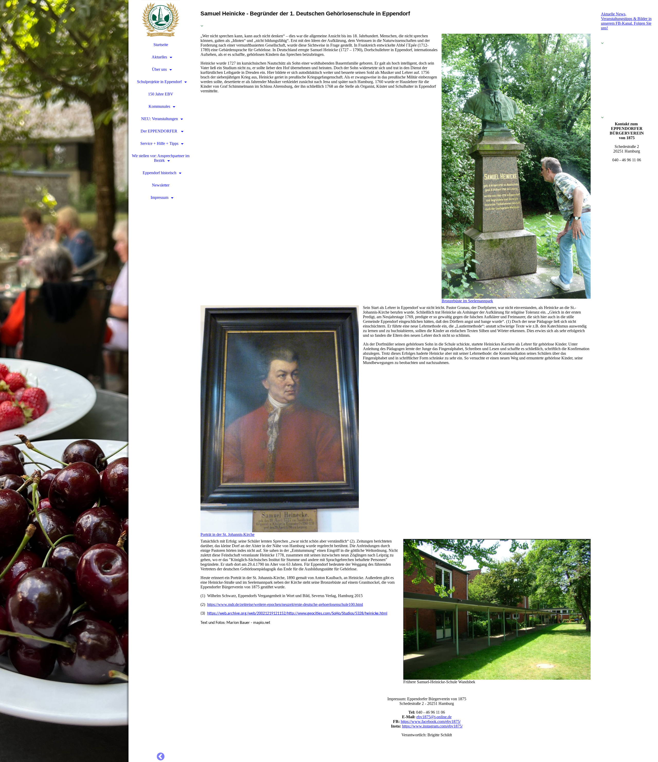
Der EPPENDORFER (159, 131)
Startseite (160, 44)
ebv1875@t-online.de (434, 717)
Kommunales (159, 106)
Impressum (159, 197)
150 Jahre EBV (160, 94)
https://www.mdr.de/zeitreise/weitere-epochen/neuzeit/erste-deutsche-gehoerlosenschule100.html (285, 604)
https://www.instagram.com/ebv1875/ (432, 726)
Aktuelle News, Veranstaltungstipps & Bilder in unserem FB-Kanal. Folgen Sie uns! (626, 21)
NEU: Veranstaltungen (159, 119)
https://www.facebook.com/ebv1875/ (431, 721)
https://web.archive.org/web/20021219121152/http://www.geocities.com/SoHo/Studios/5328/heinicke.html (297, 614)
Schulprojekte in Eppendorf (159, 81)
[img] (64, 381)
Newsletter (160, 185)
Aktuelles (159, 57)
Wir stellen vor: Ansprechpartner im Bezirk (160, 158)
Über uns (159, 69)
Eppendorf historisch (159, 173)
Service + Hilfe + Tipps (159, 143)
